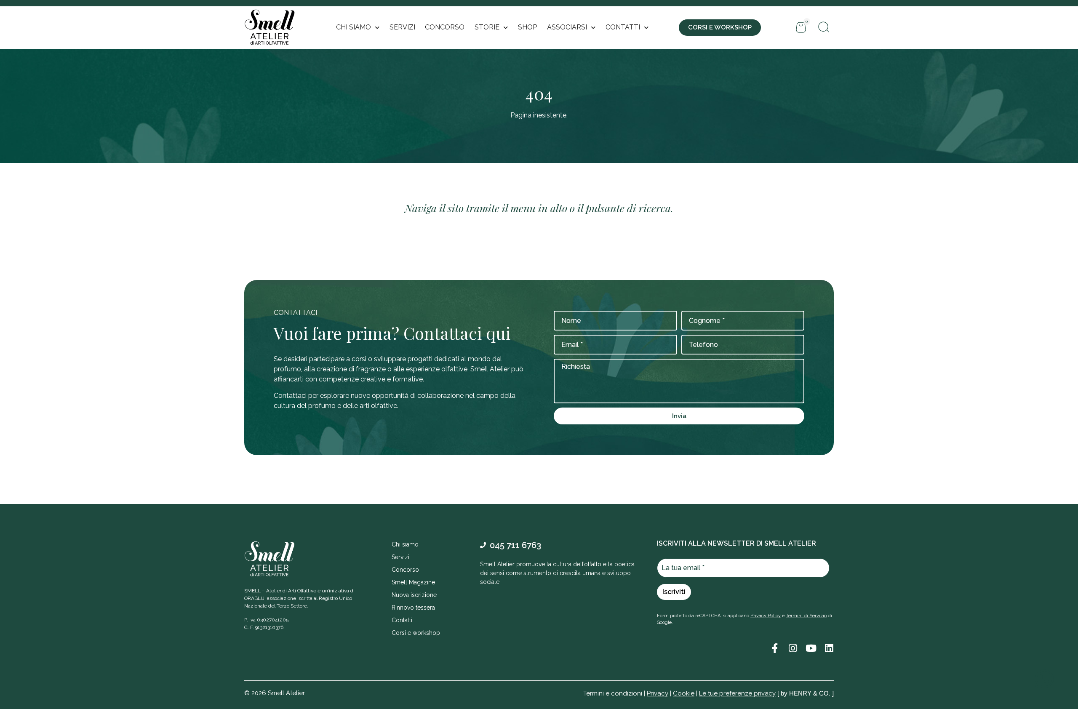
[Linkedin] (829, 648)
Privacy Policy (765, 615)
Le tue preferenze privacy (737, 693)
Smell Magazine (413, 582)
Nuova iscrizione (414, 595)
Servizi (402, 27)
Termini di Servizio (806, 615)
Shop (527, 27)
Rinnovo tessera (413, 607)
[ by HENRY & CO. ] (805, 693)
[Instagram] (793, 648)
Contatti (402, 620)
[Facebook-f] (774, 648)
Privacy (657, 693)
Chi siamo (405, 544)
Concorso (444, 27)
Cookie (683, 693)
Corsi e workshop (416, 632)
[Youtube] (811, 648)
